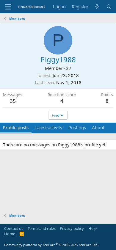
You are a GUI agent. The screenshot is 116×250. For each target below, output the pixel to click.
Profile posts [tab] (16, 127)
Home (9, 233)
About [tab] (98, 127)
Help (92, 228)
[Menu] (8, 7)
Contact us (13, 228)
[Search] (109, 6)
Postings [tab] (77, 127)
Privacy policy (72, 228)
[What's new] (97, 6)
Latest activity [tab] (48, 127)
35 (13, 100)
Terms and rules (42, 228)
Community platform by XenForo (51, 245)
